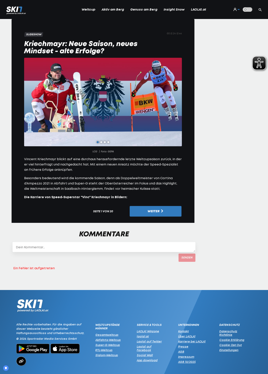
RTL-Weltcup (103, 350)
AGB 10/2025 (187, 361)
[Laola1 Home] (32, 306)
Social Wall (145, 355)
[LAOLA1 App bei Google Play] (32, 349)
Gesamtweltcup (106, 334)
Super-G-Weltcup (107, 345)
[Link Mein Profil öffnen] (236, 9)
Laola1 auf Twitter (149, 341)
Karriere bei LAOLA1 (192, 341)
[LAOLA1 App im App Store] (65, 349)
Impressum (186, 356)
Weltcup (88, 9)
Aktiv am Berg (113, 9)
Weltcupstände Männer (107, 326)
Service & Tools (149, 325)
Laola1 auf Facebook (144, 348)
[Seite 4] (108, 142)
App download (147, 360)
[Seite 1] (98, 142)
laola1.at (143, 336)
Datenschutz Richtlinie (228, 333)
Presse (183, 346)
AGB (181, 351)
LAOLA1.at (198, 9)
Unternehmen (188, 325)
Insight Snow (174, 9)
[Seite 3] (105, 142)
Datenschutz (229, 325)
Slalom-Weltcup (106, 355)
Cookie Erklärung (231, 339)
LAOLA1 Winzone (148, 331)
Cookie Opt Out (230, 345)
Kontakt (183, 331)
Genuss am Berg (143, 9)
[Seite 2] (101, 142)
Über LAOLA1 (186, 336)
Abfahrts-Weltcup (108, 339)
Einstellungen (228, 350)
